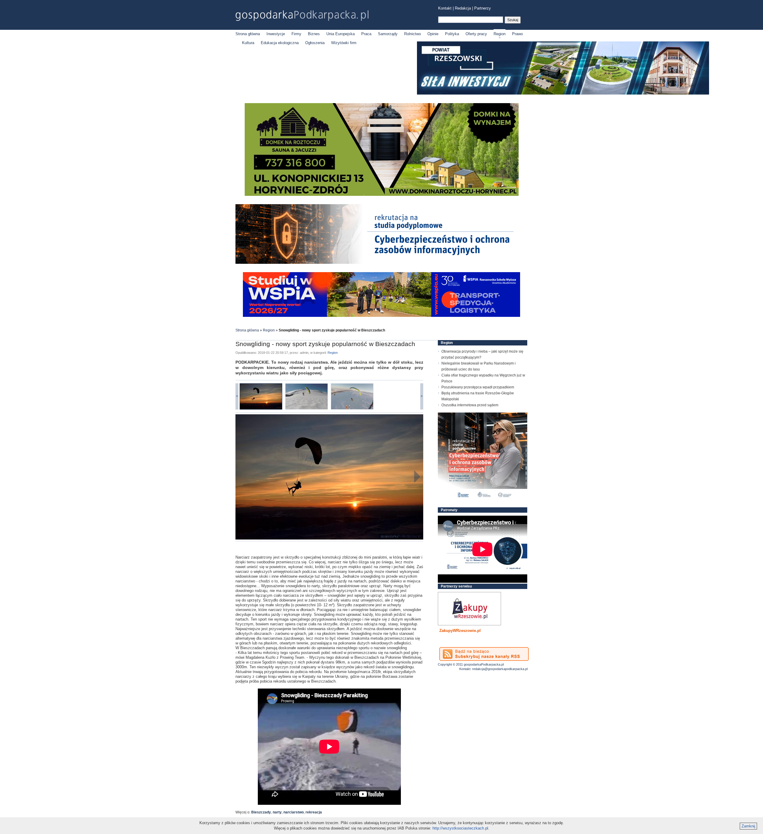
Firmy (296, 34)
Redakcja (463, 8)
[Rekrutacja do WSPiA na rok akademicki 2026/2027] (381, 315)
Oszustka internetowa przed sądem (469, 405)
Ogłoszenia (315, 43)
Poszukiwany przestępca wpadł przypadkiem (477, 387)
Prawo (517, 34)
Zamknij (748, 826)
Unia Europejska (340, 34)
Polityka (452, 34)
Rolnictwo (412, 34)
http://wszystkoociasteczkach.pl (460, 828)
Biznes (314, 34)
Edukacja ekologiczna (280, 43)
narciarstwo (293, 812)
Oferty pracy (476, 34)
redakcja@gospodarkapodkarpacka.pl (500, 669)
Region (499, 34)
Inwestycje (275, 34)
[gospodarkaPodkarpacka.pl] (301, 15)
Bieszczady (261, 812)
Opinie (432, 34)
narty (277, 812)
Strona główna (247, 34)
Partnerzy (482, 8)
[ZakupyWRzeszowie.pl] (469, 608)
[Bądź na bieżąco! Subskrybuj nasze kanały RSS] (484, 654)
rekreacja (313, 812)
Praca (366, 34)
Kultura (248, 43)
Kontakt (445, 8)
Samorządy (388, 34)
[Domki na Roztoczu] (382, 194)
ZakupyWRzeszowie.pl (460, 630)
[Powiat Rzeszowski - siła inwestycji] (563, 93)
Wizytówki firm (343, 43)
